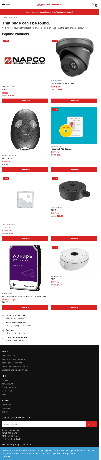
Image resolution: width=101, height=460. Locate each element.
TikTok (5, 412)
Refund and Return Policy (13, 359)
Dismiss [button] (6, 456)
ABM (53, 279)
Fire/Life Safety (8, 87)
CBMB (53, 210)
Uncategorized (8, 225)
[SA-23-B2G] (25, 130)
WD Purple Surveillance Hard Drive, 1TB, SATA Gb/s (24, 296)
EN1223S (6, 227)
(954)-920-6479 (9, 433)
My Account (7, 384)
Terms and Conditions (12, 363)
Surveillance (56, 81)
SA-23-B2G (7, 158)
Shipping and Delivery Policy (15, 370)
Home (4, 18)
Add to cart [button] (25, 101)
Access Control (9, 156)
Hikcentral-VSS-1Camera (61, 149)
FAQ (4, 394)
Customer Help (9, 387)
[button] (94, 5)
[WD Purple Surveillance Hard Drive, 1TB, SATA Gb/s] (25, 268)
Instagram (6, 408)
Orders (5, 380)
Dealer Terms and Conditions (15, 366)
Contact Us (7, 391)
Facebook (6, 405)
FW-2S (5, 90)
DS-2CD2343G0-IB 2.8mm (62, 83)
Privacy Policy (8, 356)
